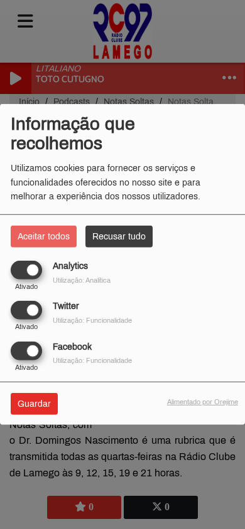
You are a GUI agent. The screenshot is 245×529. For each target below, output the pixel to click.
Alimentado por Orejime (202, 401)
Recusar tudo (119, 236)
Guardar (34, 403)
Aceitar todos (44, 236)
